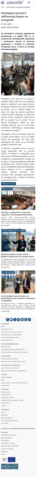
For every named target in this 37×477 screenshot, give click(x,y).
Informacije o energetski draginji (18, 7)
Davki (3, 326)
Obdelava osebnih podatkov (10, 446)
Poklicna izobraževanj (9, 344)
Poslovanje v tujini (7, 329)
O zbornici (5, 389)
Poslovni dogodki (6, 377)
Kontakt (3, 406)
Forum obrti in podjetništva (9, 368)
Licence (3, 412)
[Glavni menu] (2, 3)
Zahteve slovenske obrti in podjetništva (13, 371)
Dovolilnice (4, 415)
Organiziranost (6, 392)
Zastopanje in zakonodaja (10, 365)
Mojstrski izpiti (5, 347)
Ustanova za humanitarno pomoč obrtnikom (18, 428)
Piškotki (5, 451)
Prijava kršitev (5, 403)
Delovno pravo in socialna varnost (12, 332)
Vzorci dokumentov (7, 340)
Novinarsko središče (7, 397)
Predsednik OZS (6, 395)
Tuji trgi (4, 374)
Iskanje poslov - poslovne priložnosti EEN (14, 383)
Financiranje (5, 385)
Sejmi (3, 380)
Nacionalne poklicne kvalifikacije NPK (13, 349)
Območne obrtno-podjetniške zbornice (13, 361)
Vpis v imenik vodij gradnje (9, 420)
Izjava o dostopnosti (7, 449)
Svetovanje (5, 324)
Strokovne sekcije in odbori (9, 359)
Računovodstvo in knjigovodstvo (11, 335)
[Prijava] (28, 2)
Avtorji (3, 454)
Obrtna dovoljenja (7, 418)
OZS (2, 7)
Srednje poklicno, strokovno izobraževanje (14, 352)
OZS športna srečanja (8, 443)
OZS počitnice (5, 440)
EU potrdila (4, 423)
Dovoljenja (5, 409)
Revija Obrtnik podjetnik (9, 435)
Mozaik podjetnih (6, 438)
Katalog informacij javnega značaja (12, 400)
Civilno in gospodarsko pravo (10, 337)
